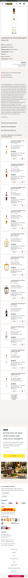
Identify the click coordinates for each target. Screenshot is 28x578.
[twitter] (7, 528)
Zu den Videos (5, 493)
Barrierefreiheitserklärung (14, 568)
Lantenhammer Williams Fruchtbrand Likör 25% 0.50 (18, 141)
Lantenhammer (8, 44)
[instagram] (4, 528)
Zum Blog (4, 496)
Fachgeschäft (14, 549)
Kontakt (14, 552)
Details (14, 158)
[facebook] (2, 528)
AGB (14, 561)
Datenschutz (14, 565)
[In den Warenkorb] (22, 158)
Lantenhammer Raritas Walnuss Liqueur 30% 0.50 (17, 257)
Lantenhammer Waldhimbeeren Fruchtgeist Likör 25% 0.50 (17, 164)
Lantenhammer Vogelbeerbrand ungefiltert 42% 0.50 (18, 350)
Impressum (14, 571)
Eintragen (14, 455)
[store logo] (7, 4)
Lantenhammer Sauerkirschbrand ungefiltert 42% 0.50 (18, 374)
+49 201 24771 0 (9, 539)
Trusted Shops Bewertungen (9, 123)
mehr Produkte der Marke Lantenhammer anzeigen (14, 397)
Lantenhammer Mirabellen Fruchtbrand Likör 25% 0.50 (18, 211)
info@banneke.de (9, 541)
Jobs (14, 555)
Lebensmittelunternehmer (8, 126)
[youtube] (9, 528)
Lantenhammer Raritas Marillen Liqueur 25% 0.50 (17, 234)
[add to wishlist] (20, 4)
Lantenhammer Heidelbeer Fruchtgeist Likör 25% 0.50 (18, 188)
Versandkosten (23, 64)
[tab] (14, 123)
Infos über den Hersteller (8, 130)
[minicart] (24, 4)
